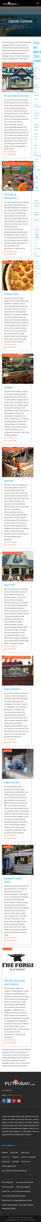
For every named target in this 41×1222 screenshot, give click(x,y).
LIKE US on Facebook (37, 246)
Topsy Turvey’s (12, 782)
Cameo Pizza (11, 294)
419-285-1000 (11, 441)
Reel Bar (9, 480)
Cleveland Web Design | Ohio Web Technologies (20, 1220)
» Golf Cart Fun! (36, 136)
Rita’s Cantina (12, 689)
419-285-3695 (11, 742)
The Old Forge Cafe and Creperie (14, 982)
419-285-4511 (11, 838)
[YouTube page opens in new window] (19, 1101)
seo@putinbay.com (14, 1095)
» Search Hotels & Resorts (36, 215)
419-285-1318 (11, 545)
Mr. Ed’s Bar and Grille (16, 95)
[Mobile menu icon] (37, 3)
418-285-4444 (11, 347)
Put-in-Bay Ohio (7, 1090)
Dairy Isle (9, 585)
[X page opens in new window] (9, 1101)
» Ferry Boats (36, 176)
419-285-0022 (11, 1043)
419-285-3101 (11, 154)
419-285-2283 (11, 941)
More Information (10, 152)
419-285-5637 (11, 254)
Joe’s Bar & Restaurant (10, 196)
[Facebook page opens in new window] (4, 1101)
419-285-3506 (11, 649)
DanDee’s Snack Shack (13, 880)
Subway (8, 387)
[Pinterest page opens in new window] (14, 1101)
